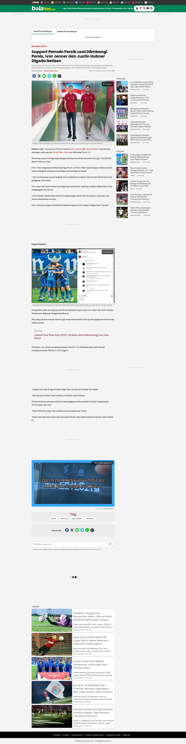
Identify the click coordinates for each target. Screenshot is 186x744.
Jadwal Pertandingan (67, 31)
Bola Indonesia (84, 8)
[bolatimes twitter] (144, 8)
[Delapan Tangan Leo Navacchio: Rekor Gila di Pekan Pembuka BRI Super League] (52, 630)
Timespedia (117, 8)
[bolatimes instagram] (151, 8)
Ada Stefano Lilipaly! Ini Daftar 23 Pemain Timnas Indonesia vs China (141, 196)
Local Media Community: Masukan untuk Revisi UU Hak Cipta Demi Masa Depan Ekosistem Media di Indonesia (141, 84)
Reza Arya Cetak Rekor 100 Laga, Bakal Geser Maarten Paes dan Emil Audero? (90, 640)
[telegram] (49, 76)
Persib (56, 152)
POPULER (120, 78)
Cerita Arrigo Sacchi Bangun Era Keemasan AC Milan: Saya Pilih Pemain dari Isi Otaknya (141, 183)
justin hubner (77, 519)
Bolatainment (98, 8)
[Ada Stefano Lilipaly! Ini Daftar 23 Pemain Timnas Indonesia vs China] (122, 203)
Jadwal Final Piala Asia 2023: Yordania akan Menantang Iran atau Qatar (71, 336)
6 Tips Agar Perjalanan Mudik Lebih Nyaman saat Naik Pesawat (140, 157)
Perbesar (108, 84)
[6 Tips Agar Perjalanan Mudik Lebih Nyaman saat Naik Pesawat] (122, 163)
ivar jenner (90, 519)
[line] (44, 76)
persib (53, 519)
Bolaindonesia (39, 46)
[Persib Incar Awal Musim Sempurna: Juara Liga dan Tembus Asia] (52, 678)
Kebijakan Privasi (113, 735)
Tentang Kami (77, 735)
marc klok (64, 519)
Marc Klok (64, 152)
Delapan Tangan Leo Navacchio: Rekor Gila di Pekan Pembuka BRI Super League (92, 616)
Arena (108, 8)
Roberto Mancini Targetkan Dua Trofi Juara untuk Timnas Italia (139, 97)
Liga (65, 8)
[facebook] (34, 76)
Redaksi (57, 735)
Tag (73, 514)
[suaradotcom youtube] (147, 8)
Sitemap (126, 735)
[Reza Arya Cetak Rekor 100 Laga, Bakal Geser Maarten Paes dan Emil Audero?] (52, 654)
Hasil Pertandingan (43, 31)
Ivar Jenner (76, 149)
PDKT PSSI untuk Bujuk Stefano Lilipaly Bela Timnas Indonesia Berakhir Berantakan (140, 210)
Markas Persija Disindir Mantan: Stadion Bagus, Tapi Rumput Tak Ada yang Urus (93, 713)
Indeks (130, 8)
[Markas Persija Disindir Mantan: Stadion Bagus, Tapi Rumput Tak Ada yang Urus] (52, 726)
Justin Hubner (92, 149)
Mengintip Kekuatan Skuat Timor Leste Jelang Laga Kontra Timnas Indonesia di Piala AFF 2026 (142, 111)
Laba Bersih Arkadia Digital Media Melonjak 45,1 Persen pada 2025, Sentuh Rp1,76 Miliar (141, 137)
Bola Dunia (72, 8)
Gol (124, 8)
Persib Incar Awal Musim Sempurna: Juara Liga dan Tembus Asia (90, 664)
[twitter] (39, 76)
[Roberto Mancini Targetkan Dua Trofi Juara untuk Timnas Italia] (122, 104)
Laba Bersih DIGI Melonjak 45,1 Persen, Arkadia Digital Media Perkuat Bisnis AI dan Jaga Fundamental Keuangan (140, 124)
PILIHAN (120, 151)
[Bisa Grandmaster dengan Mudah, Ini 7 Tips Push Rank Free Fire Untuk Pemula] (122, 177)
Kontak (66, 735)
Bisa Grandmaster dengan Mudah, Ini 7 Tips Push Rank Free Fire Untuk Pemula (142, 170)
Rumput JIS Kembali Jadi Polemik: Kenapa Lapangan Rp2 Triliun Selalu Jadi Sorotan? (93, 689)
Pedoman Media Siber (94, 735)
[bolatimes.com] (43, 10)
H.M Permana (37, 71)
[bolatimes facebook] (140, 8)
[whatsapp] (54, 76)
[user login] (137, 9)
